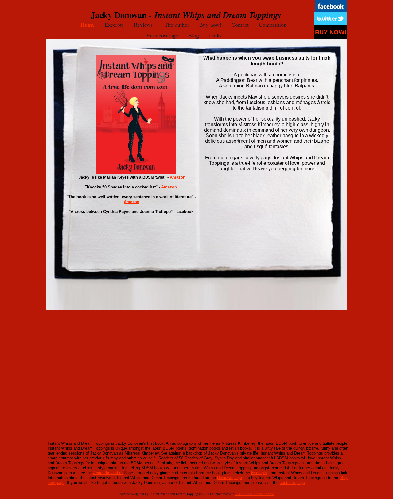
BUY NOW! (331, 32)
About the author (108, 472)
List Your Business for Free (254, 493)
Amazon (177, 177)
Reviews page (229, 477)
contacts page (292, 482)
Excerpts (259, 472)
